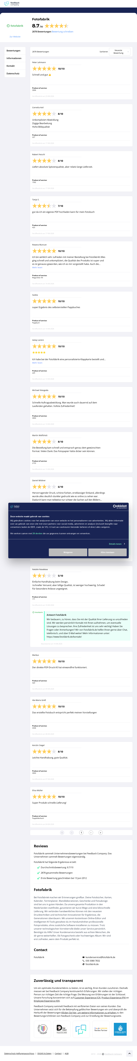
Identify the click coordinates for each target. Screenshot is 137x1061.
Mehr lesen (37, 267)
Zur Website (15, 36)
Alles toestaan (107, 552)
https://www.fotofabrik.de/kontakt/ (64, 636)
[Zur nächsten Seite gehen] (91, 832)
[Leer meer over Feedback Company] (81, 1029)
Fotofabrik (41, 19)
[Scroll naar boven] (129, 1053)
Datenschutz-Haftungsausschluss (19, 1053)
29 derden (37, 533)
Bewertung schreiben (62, 31)
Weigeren (68, 552)
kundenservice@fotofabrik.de (100, 957)
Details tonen (115, 544)
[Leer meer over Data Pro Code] (42, 1029)
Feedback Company (113, 1054)
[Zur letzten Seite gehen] (100, 832)
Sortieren (104, 51)
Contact (58, 1053)
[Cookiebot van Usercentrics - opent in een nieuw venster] (115, 507)
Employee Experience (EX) (47, 1000)
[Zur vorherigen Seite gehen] (72, 832)
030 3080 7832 (93, 960)
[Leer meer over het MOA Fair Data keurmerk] (62, 1029)
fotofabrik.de (92, 964)
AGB (66, 1053)
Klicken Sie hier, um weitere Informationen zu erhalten (89, 1012)
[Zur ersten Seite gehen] (62, 832)
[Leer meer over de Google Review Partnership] (100, 1029)
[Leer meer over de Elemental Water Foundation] (120, 1029)
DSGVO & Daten (44, 1053)
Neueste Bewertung (118, 51)
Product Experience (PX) (114, 997)
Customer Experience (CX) (87, 997)
